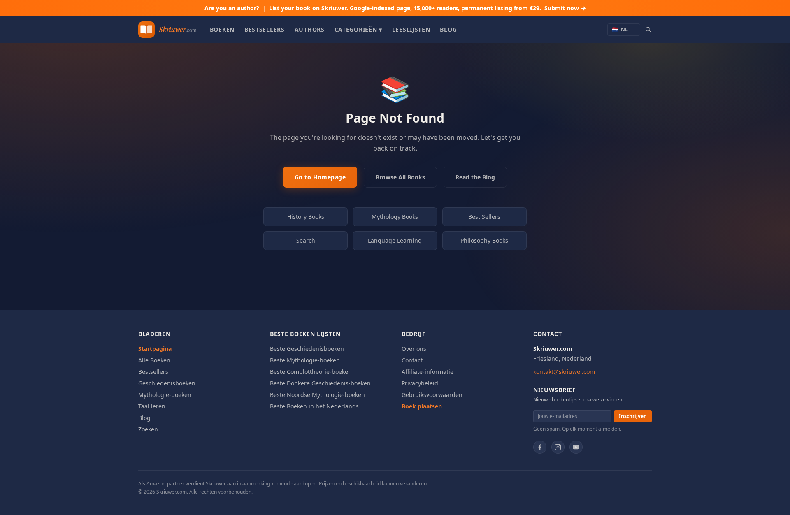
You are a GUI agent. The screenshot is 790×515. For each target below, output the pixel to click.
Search (305, 240)
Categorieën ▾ (358, 29)
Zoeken (148, 429)
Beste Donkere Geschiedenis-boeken (320, 383)
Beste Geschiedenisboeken (307, 349)
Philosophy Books (484, 240)
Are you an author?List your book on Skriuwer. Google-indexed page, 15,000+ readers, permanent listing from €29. (395, 8)
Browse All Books (400, 177)
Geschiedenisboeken (166, 383)
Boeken (222, 29)
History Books (305, 216)
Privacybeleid (420, 383)
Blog (448, 29)
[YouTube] (576, 447)
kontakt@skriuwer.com (564, 372)
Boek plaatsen (422, 406)
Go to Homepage (320, 177)
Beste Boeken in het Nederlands (314, 406)
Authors (310, 29)
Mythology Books (395, 216)
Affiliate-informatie (427, 372)
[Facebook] (539, 447)
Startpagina (155, 349)
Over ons (414, 349)
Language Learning (395, 240)
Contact (412, 360)
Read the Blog (475, 177)
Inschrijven (633, 416)
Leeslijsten (411, 29)
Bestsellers (264, 29)
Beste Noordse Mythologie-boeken (317, 395)
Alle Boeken (154, 360)
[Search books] (648, 29)
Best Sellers (484, 216)
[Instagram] (558, 447)
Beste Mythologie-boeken (305, 360)
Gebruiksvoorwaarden (432, 395)
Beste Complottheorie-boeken (311, 372)
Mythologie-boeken (164, 395)
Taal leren (151, 406)
